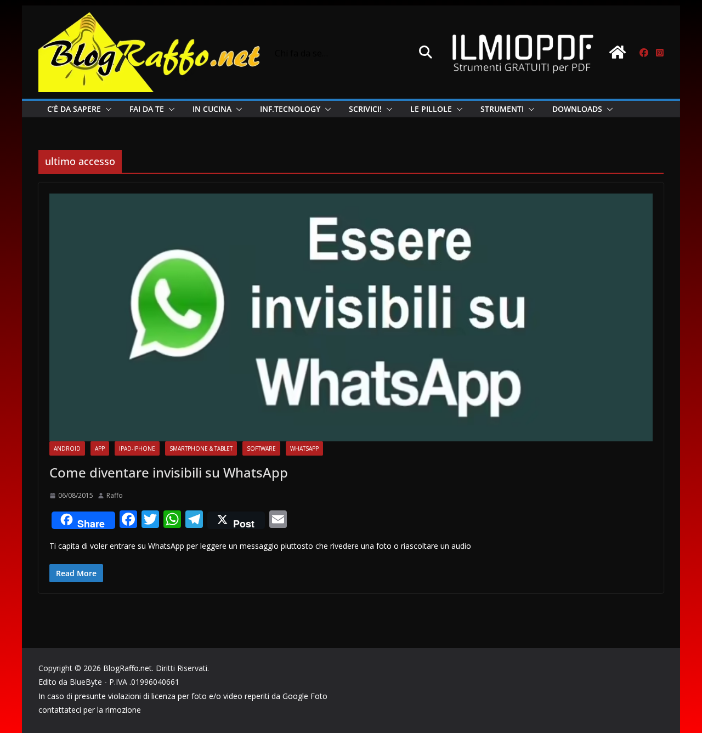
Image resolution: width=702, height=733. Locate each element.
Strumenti (502, 109)
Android (67, 448)
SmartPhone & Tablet (201, 448)
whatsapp (304, 448)
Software (261, 448)
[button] (106, 109)
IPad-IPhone (137, 448)
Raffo (114, 495)
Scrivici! (365, 109)
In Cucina (212, 109)
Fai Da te (146, 109)
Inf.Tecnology (290, 109)
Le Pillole (431, 109)
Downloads (577, 109)
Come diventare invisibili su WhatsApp (168, 472)
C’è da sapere (74, 109)
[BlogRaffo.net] (617, 52)
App (100, 448)
